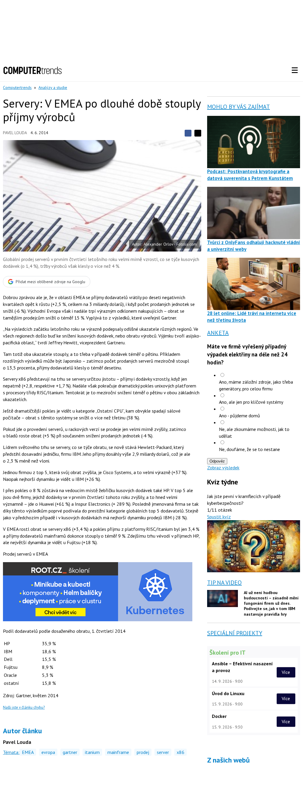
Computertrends (17, 87)
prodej (143, 752)
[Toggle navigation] (294, 70)
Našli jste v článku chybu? (24, 707)
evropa (48, 752)
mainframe (118, 752)
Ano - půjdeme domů (239, 416)
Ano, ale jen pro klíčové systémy (251, 402)
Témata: (11, 752)
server (163, 752)
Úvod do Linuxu (228, 693)
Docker (219, 716)
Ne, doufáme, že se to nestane (249, 449)
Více (286, 672)
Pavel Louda (15, 132)
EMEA (28, 752)
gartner (70, 752)
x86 (180, 752)
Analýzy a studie (52, 87)
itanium (92, 752)
